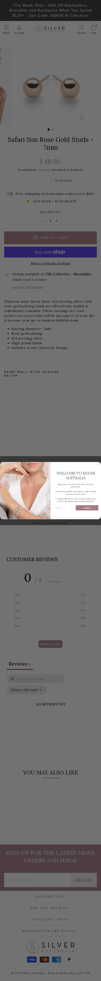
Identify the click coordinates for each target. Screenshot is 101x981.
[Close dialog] (98, 464)
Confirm (87, 507)
